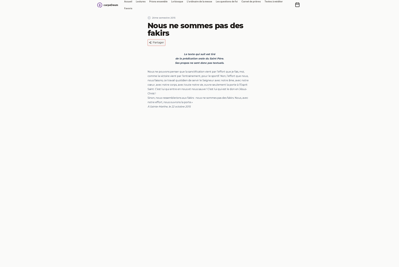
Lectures (141, 1)
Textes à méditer (273, 1)
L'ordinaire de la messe (199, 1)
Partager (158, 42)
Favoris (128, 8)
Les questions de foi (227, 1)
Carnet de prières (251, 1)
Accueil (128, 1)
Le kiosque (177, 1)
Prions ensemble (158, 1)
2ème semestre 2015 (163, 17)
